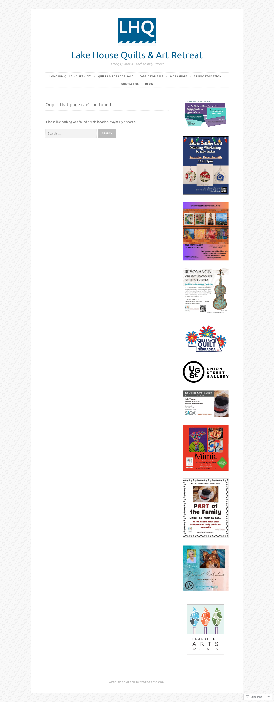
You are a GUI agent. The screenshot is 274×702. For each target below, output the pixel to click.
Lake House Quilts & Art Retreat (137, 55)
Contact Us (130, 84)
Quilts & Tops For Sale (115, 76)
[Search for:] (71, 133)
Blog (149, 84)
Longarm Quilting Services (70, 76)
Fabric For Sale (152, 76)
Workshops (179, 76)
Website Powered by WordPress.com (137, 682)
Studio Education (207, 76)
